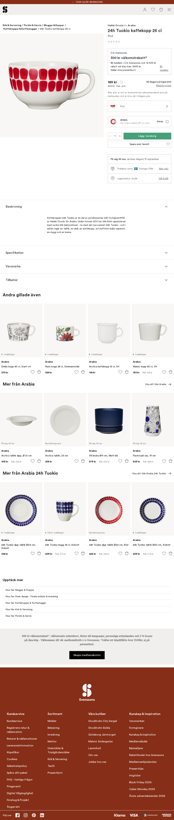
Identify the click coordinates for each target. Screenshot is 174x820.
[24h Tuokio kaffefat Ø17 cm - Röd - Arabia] (113, 121)
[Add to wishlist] (32, 372)
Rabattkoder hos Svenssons (146, 755)
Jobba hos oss (97, 761)
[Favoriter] (153, 9)
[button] (114, 42)
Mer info (163, 168)
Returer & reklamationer (22, 738)
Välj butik (163, 178)
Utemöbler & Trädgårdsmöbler (59, 750)
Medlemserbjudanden (143, 761)
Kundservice (14, 721)
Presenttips (136, 768)
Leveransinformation (20, 745)
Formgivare (136, 727)
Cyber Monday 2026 (142, 789)
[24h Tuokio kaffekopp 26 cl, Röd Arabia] (52, 85)
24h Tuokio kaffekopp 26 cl (55, 29)
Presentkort (55, 772)
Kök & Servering (12, 25)
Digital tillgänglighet (20, 793)
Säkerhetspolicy (17, 766)
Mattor (52, 741)
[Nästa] (97, 85)
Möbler (52, 721)
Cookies (12, 759)
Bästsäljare (136, 748)
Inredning (54, 734)
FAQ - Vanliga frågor (20, 779)
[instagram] (26, 815)
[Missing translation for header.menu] (169, 9)
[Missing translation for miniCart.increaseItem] (119, 136)
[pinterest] (34, 815)
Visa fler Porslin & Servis (18, 616)
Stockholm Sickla (99, 727)
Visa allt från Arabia (155, 384)
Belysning (53, 727)
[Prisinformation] (121, 82)
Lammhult (94, 748)
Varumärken (136, 721)
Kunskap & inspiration (142, 734)
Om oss (93, 755)
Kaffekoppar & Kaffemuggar (20, 28)
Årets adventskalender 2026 (147, 796)
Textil (51, 766)
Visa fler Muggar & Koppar (19, 590)
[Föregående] (6, 85)
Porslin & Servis (32, 25)
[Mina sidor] (145, 9)
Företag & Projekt (18, 800)
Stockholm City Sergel (102, 721)
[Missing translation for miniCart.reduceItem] (110, 136)
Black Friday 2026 (140, 782)
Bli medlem (164, 68)
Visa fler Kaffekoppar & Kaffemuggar (25, 603)
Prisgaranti (14, 786)
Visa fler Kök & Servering (19, 609)
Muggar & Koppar (54, 25)
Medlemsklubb (138, 741)
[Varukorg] (161, 9)
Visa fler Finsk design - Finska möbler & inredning (31, 596)
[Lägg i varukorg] (39, 372)
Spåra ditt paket (17, 772)
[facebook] (17, 815)
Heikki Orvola (115, 25)
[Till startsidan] (5, 9)
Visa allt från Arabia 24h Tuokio (149, 473)
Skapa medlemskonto (87, 655)
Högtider (135, 775)
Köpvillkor (13, 752)
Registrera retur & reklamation (18, 729)
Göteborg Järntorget (102, 734)
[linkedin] (42, 815)
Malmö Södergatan (100, 741)
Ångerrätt (13, 806)
